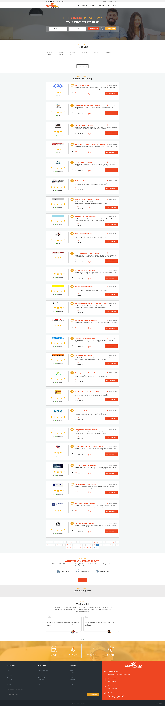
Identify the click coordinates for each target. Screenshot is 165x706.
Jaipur (96, 52)
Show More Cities (82, 66)
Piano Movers (41, 679)
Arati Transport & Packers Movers (87, 253)
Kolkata (109, 52)
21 (84, 542)
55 (70, 547)
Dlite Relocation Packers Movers (86, 465)
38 (67, 544)
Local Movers (41, 672)
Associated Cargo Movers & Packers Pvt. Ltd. (91, 303)
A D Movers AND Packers (84, 125)
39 (70, 544)
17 (71, 542)
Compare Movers (110, 28)
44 (87, 544)
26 (100, 542)
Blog (109, 5)
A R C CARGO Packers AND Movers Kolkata (90, 144)
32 (47, 544)
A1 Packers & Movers (82, 181)
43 (83, 544)
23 (90, 542)
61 (90, 547)
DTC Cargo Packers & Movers (85, 484)
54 (67, 547)
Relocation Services (11, 672)
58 (80, 547)
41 (77, 544)
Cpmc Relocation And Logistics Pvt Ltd (89, 446)
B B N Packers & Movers (83, 356)
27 (104, 542)
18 (74, 542)
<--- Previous (49, 542)
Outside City (85, 571)
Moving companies (42, 681)
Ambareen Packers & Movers (85, 216)
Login (104, 1)
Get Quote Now (93, 28)
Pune (72, 54)
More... (39, 684)
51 (110, 544)
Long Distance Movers (43, 670)
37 (64, 544)
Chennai (73, 52)
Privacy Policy (156, 703)
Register (110, 1)
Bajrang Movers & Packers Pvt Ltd (87, 373)
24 (94, 542)
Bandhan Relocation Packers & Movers (89, 392)
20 (81, 542)
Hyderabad (85, 52)
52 (114, 544)
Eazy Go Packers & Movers (84, 523)
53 (117, 544)
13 (58, 542)
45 (90, 544)
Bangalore (61, 52)
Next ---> (96, 547)
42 (80, 544)
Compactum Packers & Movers (86, 430)
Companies (102, 5)
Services (92, 5)
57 (77, 547)
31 (117, 542)
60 (87, 547)
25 (97, 542)
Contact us (9, 679)
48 (100, 544)
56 (74, 547)
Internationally (105, 571)
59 (84, 547)
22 (87, 542)
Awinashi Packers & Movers (85, 338)
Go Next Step (82, 580)
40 (74, 544)
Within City (65, 571)
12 (55, 542)
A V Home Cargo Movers (83, 162)
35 (57, 544)
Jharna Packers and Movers (85, 503)
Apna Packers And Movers (84, 234)
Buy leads (9, 684)
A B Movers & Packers (82, 85)
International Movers (42, 675)
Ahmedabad (49, 52)
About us (84, 5)
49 (104, 544)
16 (68, 542)
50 (107, 544)
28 (107, 542)
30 (114, 542)
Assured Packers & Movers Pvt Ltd (87, 320)
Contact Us (116, 5)
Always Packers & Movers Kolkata (87, 199)
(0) (56, 96)
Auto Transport (41, 677)
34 (53, 544)
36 (60, 544)
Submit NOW (92, 694)
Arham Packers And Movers (85, 270)
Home (77, 5)
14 (61, 542)
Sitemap (160, 703)
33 (50, 544)
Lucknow (49, 54)
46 (94, 544)
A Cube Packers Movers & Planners (87, 105)
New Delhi (61, 54)
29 (110, 542)
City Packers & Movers (83, 411)
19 (77, 542)
